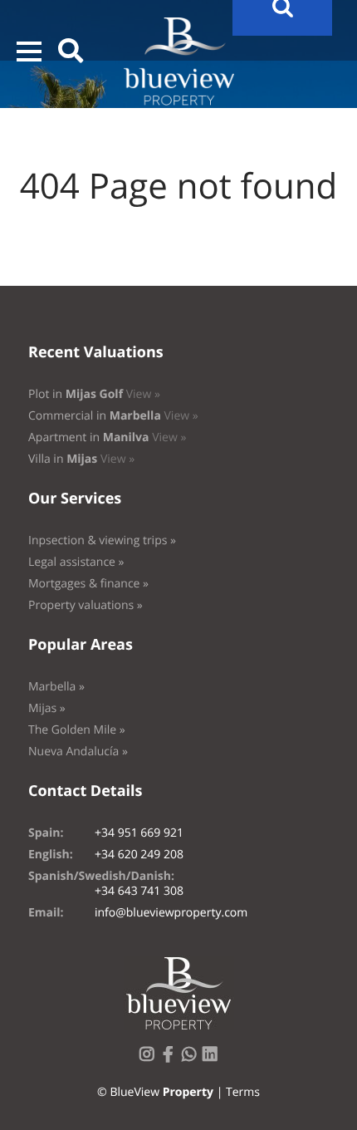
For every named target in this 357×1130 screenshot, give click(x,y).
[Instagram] (150, 1059)
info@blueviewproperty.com (171, 913)
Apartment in (107, 437)
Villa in (81, 459)
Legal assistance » (76, 562)
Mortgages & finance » (88, 584)
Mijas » (47, 708)
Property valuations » (85, 605)
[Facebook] (171, 1059)
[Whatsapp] (192, 1059)
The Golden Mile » (76, 730)
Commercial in (113, 416)
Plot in (94, 394)
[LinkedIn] (213, 1059)
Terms (243, 1092)
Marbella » (56, 687)
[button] (29, 51)
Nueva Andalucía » (78, 751)
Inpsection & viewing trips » (102, 540)
